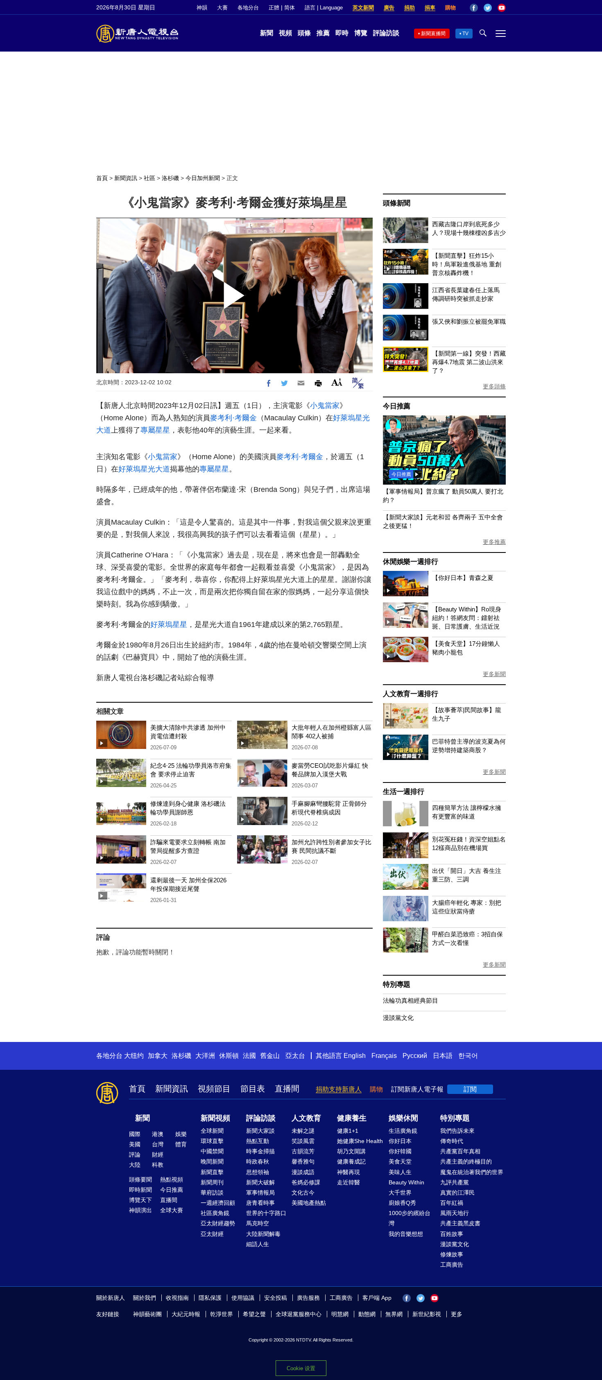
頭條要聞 (140, 1179)
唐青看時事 (260, 1203)
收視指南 (177, 1297)
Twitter (488, 8)
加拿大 (157, 1055)
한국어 (468, 1055)
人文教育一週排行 (410, 694)
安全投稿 (275, 1297)
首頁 (102, 178)
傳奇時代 (451, 1141)
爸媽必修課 (306, 1182)
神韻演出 (140, 1210)
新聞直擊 (212, 1172)
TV (465, 33)
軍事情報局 (260, 1192)
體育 (181, 1144)
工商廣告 (451, 1264)
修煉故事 (451, 1254)
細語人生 (257, 1244)
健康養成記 (351, 1161)
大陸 (134, 1164)
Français (384, 1055)
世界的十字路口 (266, 1213)
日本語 (443, 1055)
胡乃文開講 (351, 1151)
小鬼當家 (324, 405)
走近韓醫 (348, 1182)
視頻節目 (214, 1088)
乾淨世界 (221, 1314)
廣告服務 (308, 1297)
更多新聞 (494, 674)
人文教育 (306, 1118)
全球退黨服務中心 (298, 1314)
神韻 (202, 8)
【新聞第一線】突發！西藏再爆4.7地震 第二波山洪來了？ (469, 362)
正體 (274, 8)
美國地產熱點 (309, 1203)
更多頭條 (494, 386)
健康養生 (352, 1118)
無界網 (394, 1314)
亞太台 (295, 1055)
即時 (342, 32)
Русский (415, 1055)
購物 (450, 8)
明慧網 (340, 1314)
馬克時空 (257, 1223)
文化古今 (303, 1192)
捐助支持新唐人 (339, 1089)
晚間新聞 (212, 1161)
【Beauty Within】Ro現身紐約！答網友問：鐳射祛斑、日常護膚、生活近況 (466, 618)
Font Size (337, 382)
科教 (157, 1164)
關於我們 (144, 1297)
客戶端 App (377, 1297)
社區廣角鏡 (215, 1213)
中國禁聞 (212, 1151)
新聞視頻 (215, 1118)
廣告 (389, 8)
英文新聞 (363, 8)
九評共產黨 (454, 1182)
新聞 (266, 32)
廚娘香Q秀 (402, 1203)
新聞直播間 (433, 33)
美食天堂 (400, 1161)
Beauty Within (406, 1182)
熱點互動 (257, 1141)
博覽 (360, 32)
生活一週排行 (403, 792)
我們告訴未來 (457, 1130)
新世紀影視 (426, 1314)
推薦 (323, 32)
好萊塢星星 (168, 624)
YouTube (502, 8)
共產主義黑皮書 (460, 1223)
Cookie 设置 (301, 1368)
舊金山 (270, 1055)
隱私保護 (210, 1297)
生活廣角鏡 (403, 1130)
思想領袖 (257, 1172)
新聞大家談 (260, 1130)
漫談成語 (303, 1172)
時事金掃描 (260, 1151)
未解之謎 (303, 1130)
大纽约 (134, 1055)
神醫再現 (348, 1172)
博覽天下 (140, 1200)
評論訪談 (386, 32)
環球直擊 (212, 1141)
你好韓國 (400, 1151)
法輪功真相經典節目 (410, 1000)
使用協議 (242, 1297)
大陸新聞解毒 (263, 1234)
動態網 (367, 1314)
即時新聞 (140, 1189)
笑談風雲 (303, 1141)
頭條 (304, 32)
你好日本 (400, 1141)
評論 (134, 1154)
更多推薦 (494, 542)
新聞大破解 (260, 1182)
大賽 (222, 8)
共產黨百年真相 (460, 1151)
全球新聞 (212, 1130)
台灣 (157, 1144)
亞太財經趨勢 (218, 1223)
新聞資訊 (125, 178)
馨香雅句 (303, 1161)
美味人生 (400, 1172)
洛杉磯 (170, 178)
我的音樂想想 (406, 1234)
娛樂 (181, 1134)
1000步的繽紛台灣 (409, 1218)
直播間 (287, 1088)
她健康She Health (360, 1141)
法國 (249, 1055)
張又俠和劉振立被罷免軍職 (469, 321)
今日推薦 (396, 406)
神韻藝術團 (147, 1314)
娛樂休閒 (403, 1118)
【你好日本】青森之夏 (462, 577)
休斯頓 (229, 1055)
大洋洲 (205, 1055)
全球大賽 (171, 1210)
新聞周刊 (212, 1182)
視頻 (285, 32)
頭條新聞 (396, 203)
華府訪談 (212, 1192)
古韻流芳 (303, 1151)
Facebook (474, 8)
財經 (157, 1154)
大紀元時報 (186, 1314)
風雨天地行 (454, 1213)
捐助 (409, 8)
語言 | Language (324, 8)
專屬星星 (155, 430)
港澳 (157, 1134)
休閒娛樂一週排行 (410, 562)
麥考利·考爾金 (233, 418)
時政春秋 (257, 1161)
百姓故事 (451, 1234)
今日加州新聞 (203, 178)
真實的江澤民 (457, 1192)
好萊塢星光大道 (144, 469)
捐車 (430, 8)
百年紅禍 (451, 1203)
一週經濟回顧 (218, 1203)
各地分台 (248, 8)
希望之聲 (254, 1314)
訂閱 (470, 1089)
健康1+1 (347, 1130)
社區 (149, 178)
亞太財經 (212, 1234)
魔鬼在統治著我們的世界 (471, 1172)
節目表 (252, 1088)
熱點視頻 (171, 1179)
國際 (134, 1134)
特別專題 (396, 984)
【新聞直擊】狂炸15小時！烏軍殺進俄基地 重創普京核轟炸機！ (466, 264)
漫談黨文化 (398, 1017)
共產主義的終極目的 (466, 1161)
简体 (289, 8)
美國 (134, 1144)
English (355, 1055)
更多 (456, 1314)
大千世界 (400, 1192)
